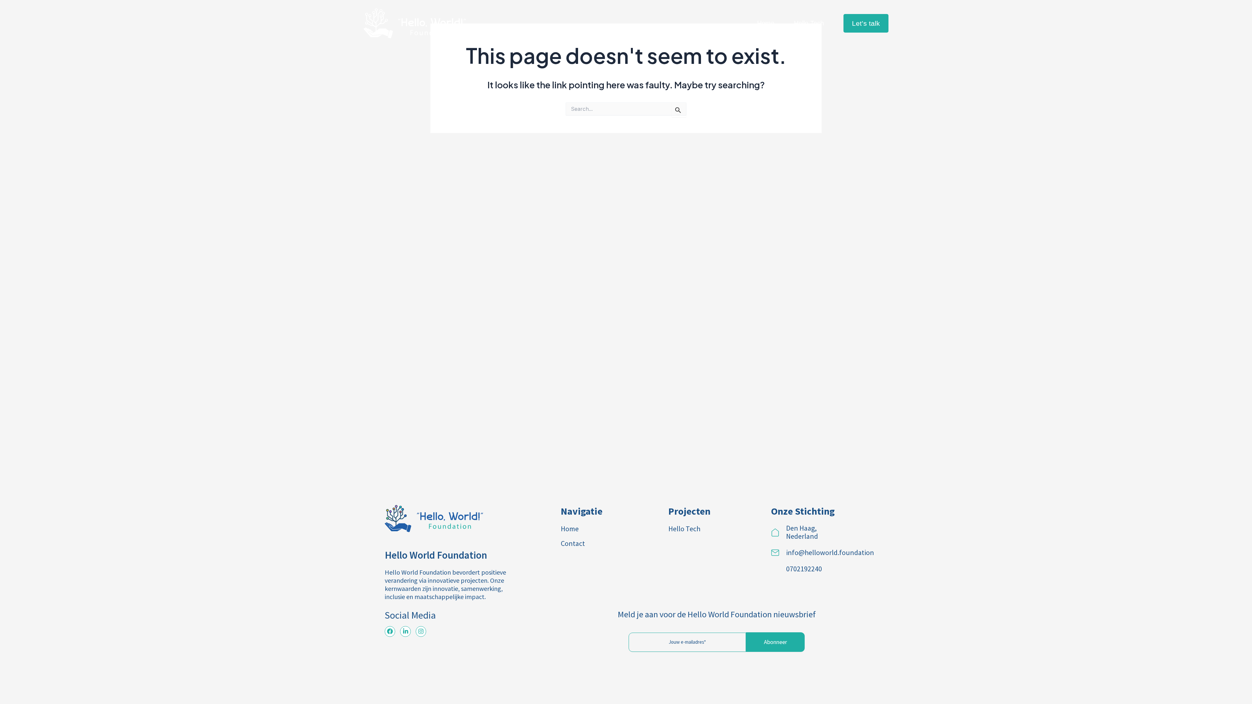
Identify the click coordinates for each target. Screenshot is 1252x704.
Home (765, 23)
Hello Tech (809, 23)
